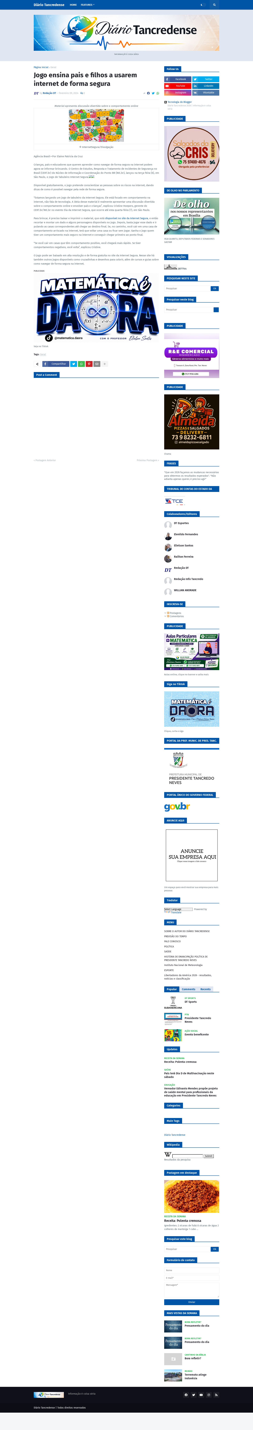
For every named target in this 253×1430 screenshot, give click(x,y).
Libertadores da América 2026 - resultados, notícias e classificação (188, 977)
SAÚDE (167, 951)
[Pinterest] (89, 364)
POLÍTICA (169, 946)
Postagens (175, 613)
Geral (53, 67)
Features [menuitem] (86, 4)
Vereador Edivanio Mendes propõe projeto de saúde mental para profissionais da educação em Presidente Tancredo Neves (191, 1092)
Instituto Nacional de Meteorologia (183, 965)
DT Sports (191, 1001)
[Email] (96, 364)
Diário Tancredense (49, 5)
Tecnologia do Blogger (180, 102)
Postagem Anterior (45, 460)
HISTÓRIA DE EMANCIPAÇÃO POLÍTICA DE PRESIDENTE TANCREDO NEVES (186, 958)
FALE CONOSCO (172, 941)
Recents (206, 989)
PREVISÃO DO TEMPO (175, 936)
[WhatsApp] (158, 93)
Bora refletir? (193, 1358)
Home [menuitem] (73, 4)
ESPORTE (169, 970)
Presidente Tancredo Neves (198, 1020)
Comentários (176, 616)
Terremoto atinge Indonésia (196, 1376)
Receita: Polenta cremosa (180, 1061)
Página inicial (41, 67)
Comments (188, 989)
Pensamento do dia (197, 1325)
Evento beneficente (197, 1034)
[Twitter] (153, 93)
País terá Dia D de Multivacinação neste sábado (189, 1075)
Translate (176, 912)
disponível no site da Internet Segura (126, 218)
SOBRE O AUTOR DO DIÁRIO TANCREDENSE (187, 931)
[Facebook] (148, 93)
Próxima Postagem (147, 460)
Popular (172, 989)
